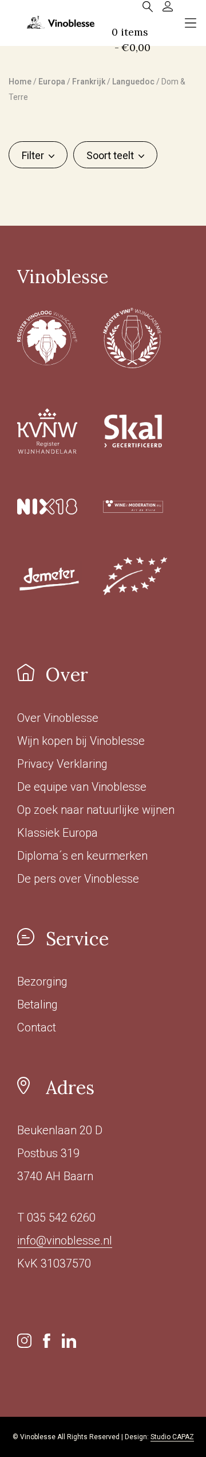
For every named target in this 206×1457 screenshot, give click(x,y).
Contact (36, 1027)
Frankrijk (88, 81)
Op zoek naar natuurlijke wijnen (96, 810)
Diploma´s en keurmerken (82, 856)
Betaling (37, 1004)
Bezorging (42, 981)
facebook (46, 1341)
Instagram (24, 1341)
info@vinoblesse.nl (64, 1240)
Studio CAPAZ (172, 1437)
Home (20, 81)
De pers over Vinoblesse (78, 879)
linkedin (69, 1341)
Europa (51, 81)
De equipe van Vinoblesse (81, 787)
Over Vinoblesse (57, 718)
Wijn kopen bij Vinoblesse (81, 741)
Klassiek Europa (57, 833)
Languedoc (133, 81)
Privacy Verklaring (62, 764)
